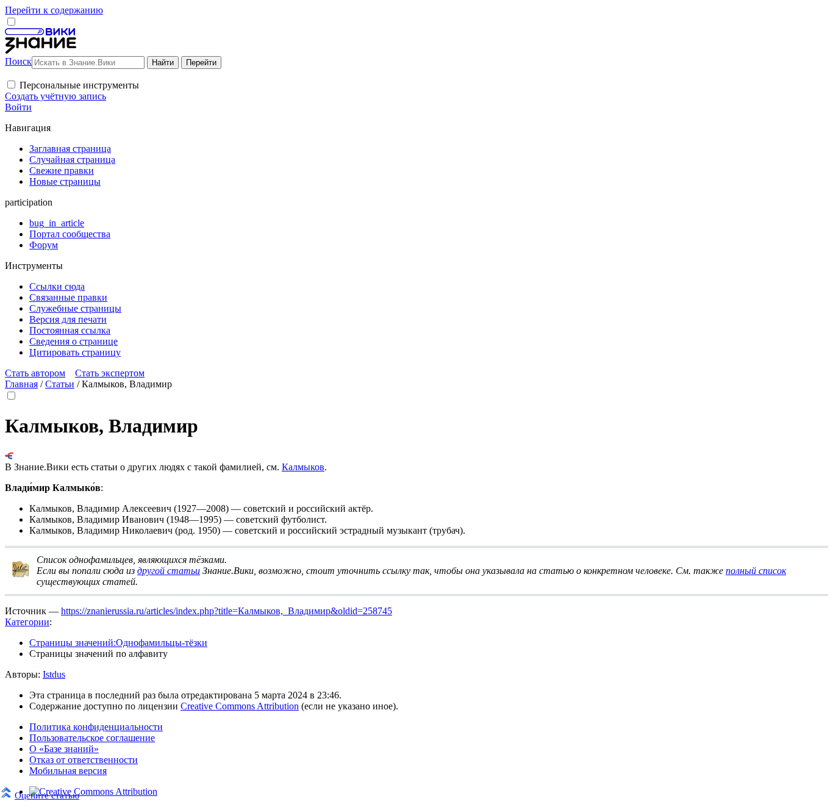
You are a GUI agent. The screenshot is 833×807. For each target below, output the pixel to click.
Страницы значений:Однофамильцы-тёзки (118, 642)
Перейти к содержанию (54, 10)
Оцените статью (47, 795)
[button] (11, 84)
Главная (21, 384)
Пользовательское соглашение (92, 738)
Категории (27, 622)
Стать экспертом (110, 373)
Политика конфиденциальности (96, 727)
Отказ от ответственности (83, 760)
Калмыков (303, 467)
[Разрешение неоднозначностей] (9, 456)
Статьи (59, 384)
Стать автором (35, 373)
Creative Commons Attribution (240, 706)
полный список (756, 570)
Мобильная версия (68, 771)
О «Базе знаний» (64, 749)
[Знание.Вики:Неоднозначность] (21, 575)
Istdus (54, 674)
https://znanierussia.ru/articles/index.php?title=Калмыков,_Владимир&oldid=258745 (226, 611)
